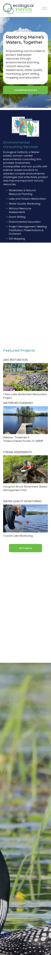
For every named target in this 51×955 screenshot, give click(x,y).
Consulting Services (25, 90)
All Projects (25, 548)
